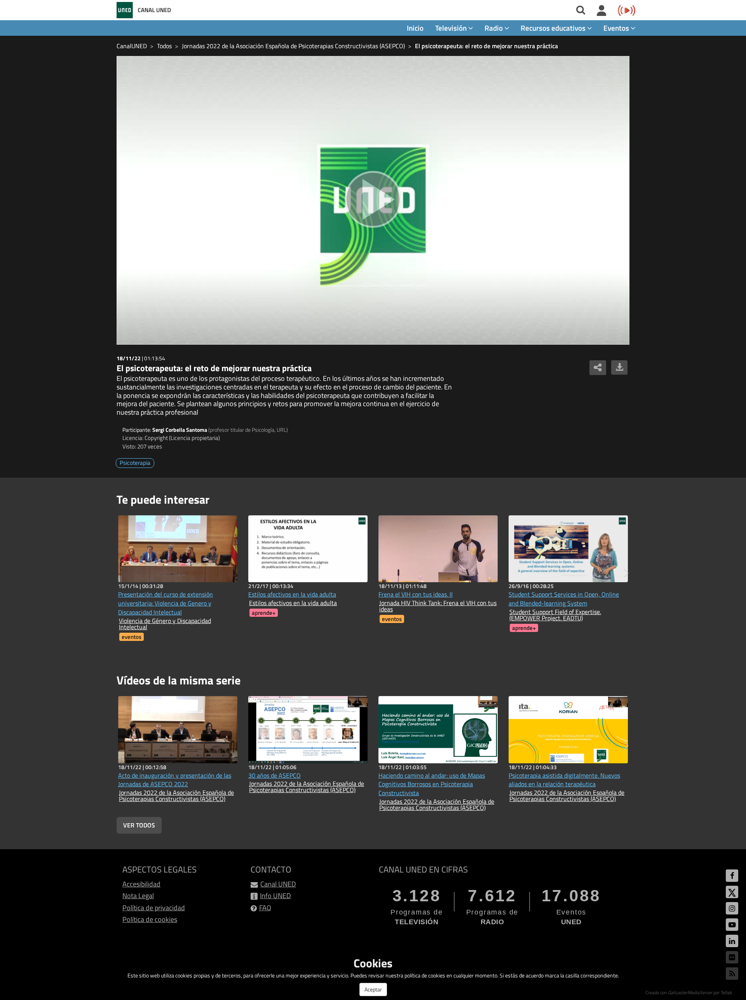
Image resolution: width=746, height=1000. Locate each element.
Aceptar (373, 989)
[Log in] (601, 11)
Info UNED (275, 895)
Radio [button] (494, 27)
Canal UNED (278, 884)
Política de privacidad (153, 907)
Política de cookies (149, 919)
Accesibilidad (141, 884)
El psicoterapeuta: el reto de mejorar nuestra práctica (486, 46)
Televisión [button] (451, 27)
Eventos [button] (617, 27)
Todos (164, 46)
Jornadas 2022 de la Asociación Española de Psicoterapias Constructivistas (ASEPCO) (293, 46)
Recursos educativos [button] (554, 27)
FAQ (265, 907)
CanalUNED (132, 46)
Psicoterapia (135, 462)
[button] (626, 573)
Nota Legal (138, 895)
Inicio (415, 27)
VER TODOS (139, 825)
